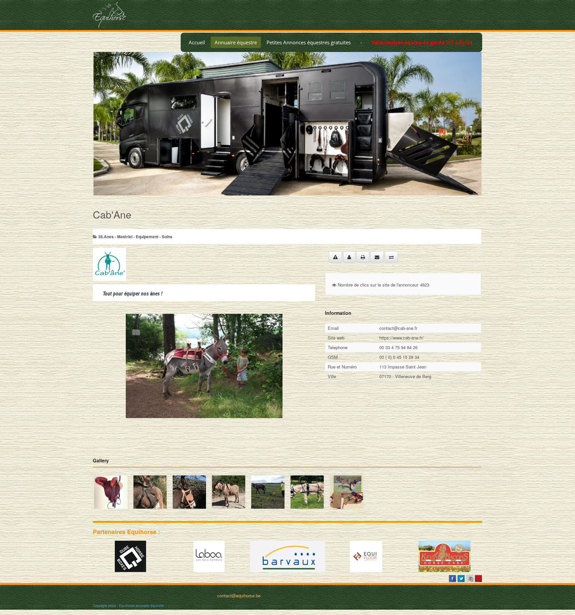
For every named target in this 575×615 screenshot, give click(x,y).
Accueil (197, 42)
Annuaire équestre (236, 42)
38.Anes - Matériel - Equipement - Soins (135, 237)
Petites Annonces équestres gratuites (309, 42)
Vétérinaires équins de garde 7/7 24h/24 (422, 42)
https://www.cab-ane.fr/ (401, 337)
